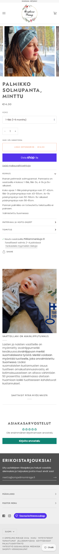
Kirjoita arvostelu (29, 441)
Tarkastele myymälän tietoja (21, 245)
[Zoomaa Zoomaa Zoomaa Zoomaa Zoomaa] (29, 51)
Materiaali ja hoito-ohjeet (17, 222)
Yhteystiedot (45, 538)
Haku (33, 538)
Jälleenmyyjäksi (26, 541)
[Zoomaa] (10, 70)
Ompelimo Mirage (14, 538)
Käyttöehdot (43, 541)
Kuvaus (6, 173)
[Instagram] (9, 515)
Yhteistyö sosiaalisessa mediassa (21, 546)
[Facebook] (3, 515)
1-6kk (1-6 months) (16, 119)
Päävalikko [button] (8, 494)
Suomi (8, 531)
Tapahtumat (9, 541)
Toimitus (7, 229)
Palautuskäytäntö (12, 543)
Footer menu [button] (9, 503)
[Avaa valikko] (6, 13)
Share (10, 252)
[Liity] (53, 477)
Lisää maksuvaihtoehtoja (16, 165)
